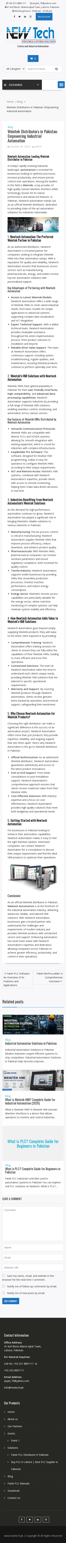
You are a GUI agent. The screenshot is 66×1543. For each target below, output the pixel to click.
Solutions (13, 1447)
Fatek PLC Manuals (19, 1483)
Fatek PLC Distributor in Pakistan (30, 1454)
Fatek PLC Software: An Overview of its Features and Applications (17, 979)
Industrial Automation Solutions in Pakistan (31, 1043)
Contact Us (14, 1498)
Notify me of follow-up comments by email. (32, 1286)
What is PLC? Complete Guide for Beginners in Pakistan (33, 1143)
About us (13, 1419)
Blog (10, 127)
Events (11, 1433)
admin (38, 146)
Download (13, 1490)
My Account (44, 16)
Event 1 (15, 1440)
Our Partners (15, 1426)
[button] (61, 84)
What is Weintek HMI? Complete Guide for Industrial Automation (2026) (30, 1101)
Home (11, 1411)
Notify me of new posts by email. (26, 1293)
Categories (15, 85)
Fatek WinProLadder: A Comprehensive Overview (50, 977)
